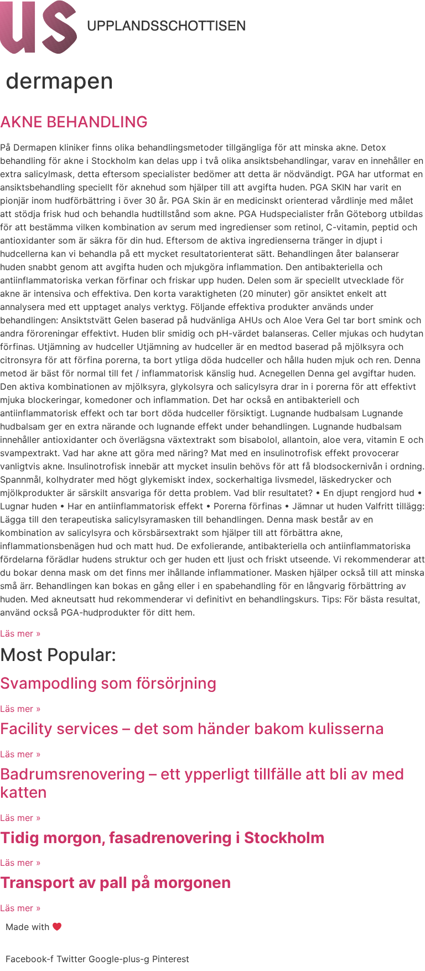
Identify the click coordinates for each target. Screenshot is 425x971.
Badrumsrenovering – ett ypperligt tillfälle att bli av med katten (202, 783)
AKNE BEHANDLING (74, 121)
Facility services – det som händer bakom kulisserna (192, 728)
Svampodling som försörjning (108, 683)
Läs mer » (20, 633)
